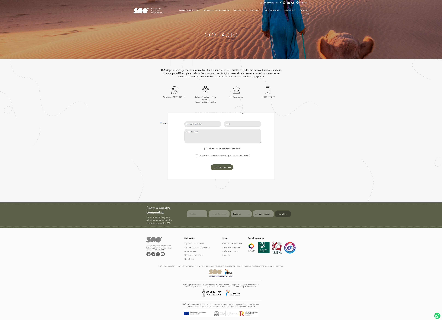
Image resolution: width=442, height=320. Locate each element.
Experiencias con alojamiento (197, 247)
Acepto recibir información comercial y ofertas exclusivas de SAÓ (224, 155)
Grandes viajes (190, 251)
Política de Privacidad (231, 149)
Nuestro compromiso (193, 255)
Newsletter (189, 259)
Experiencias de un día (194, 243)
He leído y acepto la (224, 149)
